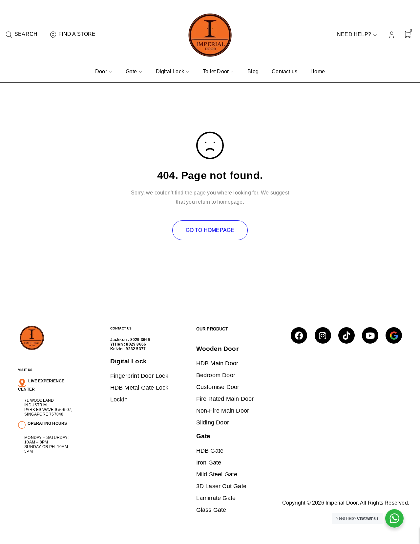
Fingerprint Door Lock (139, 375)
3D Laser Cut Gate (221, 486)
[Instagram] (323, 335)
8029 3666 (140, 339)
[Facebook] (299, 335)
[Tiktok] (346, 335)
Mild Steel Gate (217, 474)
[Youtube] (370, 335)
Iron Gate (208, 462)
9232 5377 (136, 349)
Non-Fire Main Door (222, 410)
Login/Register (392, 35)
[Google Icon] (394, 335)
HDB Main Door (217, 363)
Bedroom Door (215, 375)
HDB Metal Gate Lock (139, 387)
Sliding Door (212, 422)
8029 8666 (136, 344)
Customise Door (218, 386)
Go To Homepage (210, 230)
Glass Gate (211, 509)
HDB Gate (210, 450)
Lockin (119, 399)
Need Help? (354, 34)
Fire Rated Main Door (225, 398)
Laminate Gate (216, 497)
